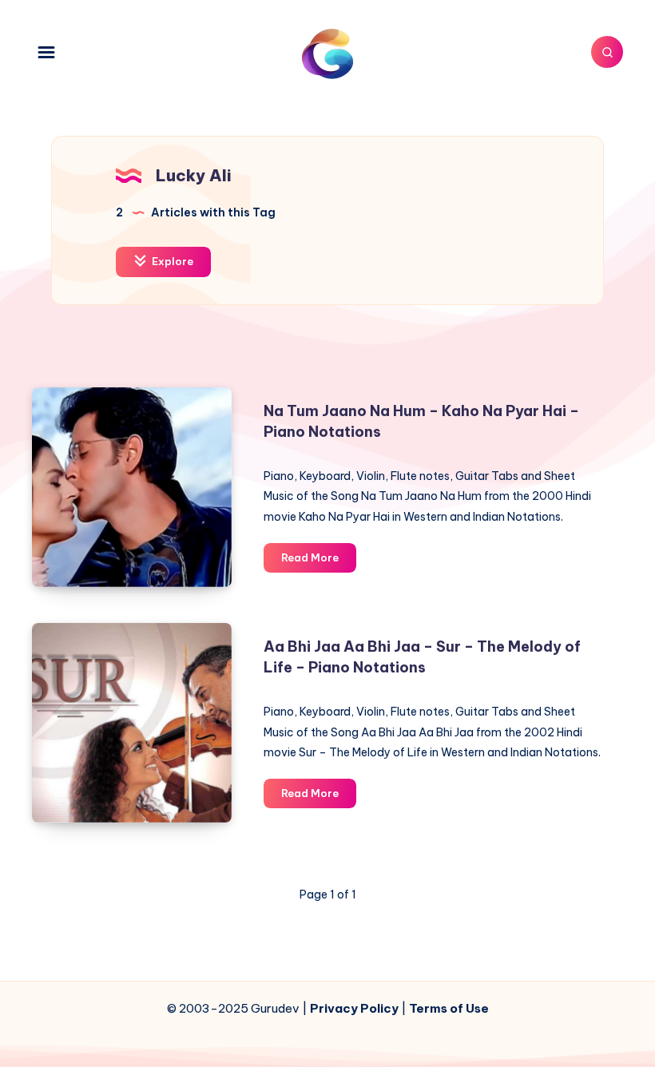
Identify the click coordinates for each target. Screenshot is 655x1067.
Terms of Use (449, 1008)
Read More (318, 561)
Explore (171, 261)
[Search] (607, 52)
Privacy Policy (354, 1008)
